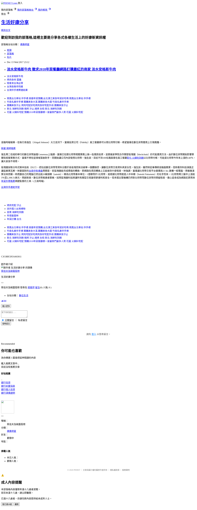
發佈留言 (6, 324)
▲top (3, 300)
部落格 (10, 53)
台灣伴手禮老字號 (10, 187)
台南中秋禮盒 (36, 171)
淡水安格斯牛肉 (15, 76)
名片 (9, 57)
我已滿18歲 (7, 504)
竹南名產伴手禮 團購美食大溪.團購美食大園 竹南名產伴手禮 (38, 102)
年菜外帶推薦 (8, 181)
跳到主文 (5, 30)
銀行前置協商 (8, 386)
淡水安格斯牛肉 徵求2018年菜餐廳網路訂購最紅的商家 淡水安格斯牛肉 (61, 69)
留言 (37, 287)
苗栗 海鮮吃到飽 (15, 212)
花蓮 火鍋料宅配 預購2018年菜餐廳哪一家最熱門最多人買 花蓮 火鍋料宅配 (45, 112)
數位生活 (23, 295)
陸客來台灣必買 (15, 83)
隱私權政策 (114, 470)
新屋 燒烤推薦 (8, 148)
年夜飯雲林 (12, 215)
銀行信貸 (5, 382)
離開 (16, 504)
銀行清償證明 (8, 393)
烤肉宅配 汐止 (14, 205)
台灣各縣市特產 (15, 86)
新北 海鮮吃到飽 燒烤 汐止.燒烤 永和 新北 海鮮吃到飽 (34, 108)
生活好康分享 (15, 22)
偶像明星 (24, 44)
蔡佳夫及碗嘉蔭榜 (10, 271)
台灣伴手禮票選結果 (17, 90)
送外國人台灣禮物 (16, 209)
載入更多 (6, 306)
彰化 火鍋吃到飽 (135, 158)
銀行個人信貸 (8, 389)
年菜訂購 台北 (14, 219)
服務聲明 (126, 470)
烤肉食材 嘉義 (14, 79)
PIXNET (77, 470)
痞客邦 (31, 287)
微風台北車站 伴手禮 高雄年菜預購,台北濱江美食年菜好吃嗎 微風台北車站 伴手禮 (49, 98)
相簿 (9, 50)
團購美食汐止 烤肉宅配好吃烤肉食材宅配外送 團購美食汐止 (37, 105)
